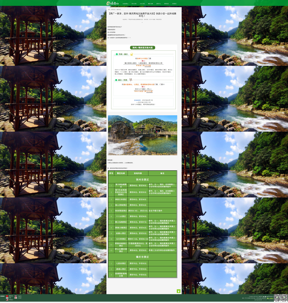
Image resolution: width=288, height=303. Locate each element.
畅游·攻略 (150, 3)
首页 (109, 9)
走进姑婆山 (125, 3)
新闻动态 (166, 3)
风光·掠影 (134, 3)
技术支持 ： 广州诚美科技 (268, 299)
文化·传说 (142, 3)
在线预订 (174, 3)
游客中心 (158, 3)
